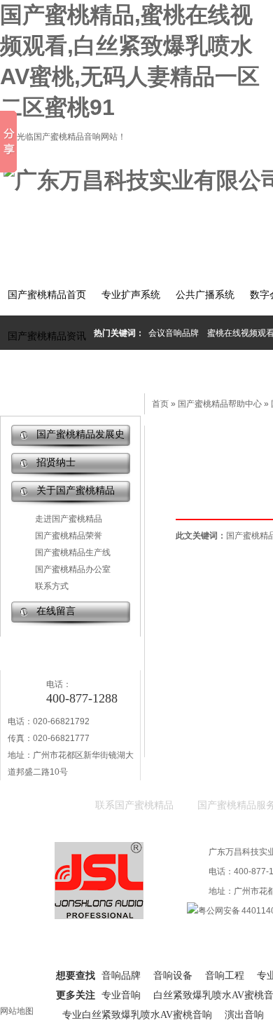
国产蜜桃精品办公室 (73, 569)
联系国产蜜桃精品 (134, 805)
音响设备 (172, 975)
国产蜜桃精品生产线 (73, 552)
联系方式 (52, 586)
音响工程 (224, 975)
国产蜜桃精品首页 (47, 295)
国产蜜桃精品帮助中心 (220, 404)
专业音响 (121, 995)
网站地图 (17, 1011)
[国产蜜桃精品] (99, 912)
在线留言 (56, 611)
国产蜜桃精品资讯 (47, 336)
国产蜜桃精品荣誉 (68, 536)
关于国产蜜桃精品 (75, 490)
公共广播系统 (205, 295)
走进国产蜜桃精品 (68, 519)
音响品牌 (121, 975)
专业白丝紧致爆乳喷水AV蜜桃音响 (137, 1015)
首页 (160, 404)
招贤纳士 (56, 462)
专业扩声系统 (131, 295)
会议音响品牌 (173, 333)
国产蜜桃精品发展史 (80, 434)
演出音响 (244, 1015)
